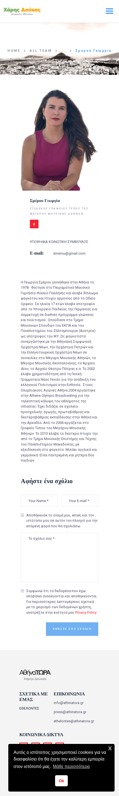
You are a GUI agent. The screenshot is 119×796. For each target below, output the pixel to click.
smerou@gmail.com (69, 253)
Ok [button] (61, 781)
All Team (40, 51)
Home (13, 51)
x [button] (110, 748)
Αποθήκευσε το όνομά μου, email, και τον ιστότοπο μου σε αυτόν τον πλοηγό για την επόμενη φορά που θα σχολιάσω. (61, 520)
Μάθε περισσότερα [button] (71, 766)
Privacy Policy (86, 612)
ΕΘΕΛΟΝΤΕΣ (29, 708)
